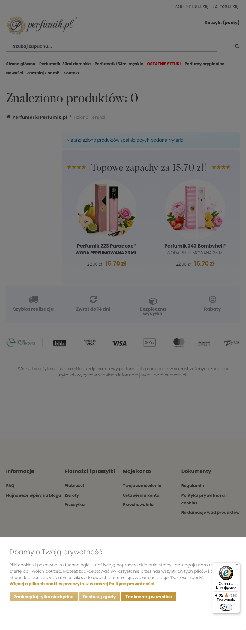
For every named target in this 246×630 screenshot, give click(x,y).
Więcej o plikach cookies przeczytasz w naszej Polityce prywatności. (82, 584)
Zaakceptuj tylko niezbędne (44, 597)
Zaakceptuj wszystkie (148, 597)
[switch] (226, 607)
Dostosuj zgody (99, 597)
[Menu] (236, 566)
